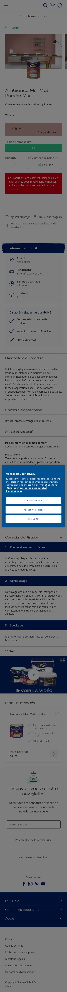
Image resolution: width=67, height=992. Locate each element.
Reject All (33, 519)
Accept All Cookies (33, 509)
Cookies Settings (33, 500)
